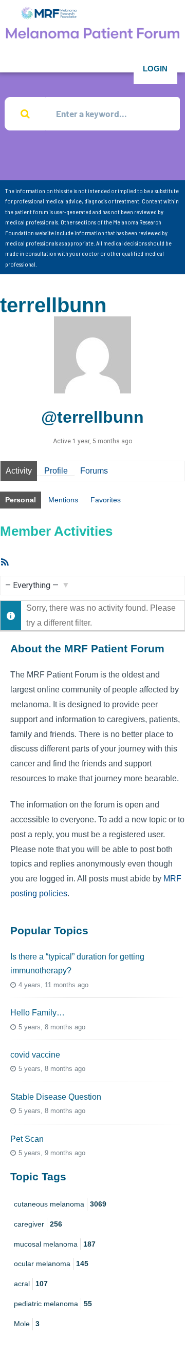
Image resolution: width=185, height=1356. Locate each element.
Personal (20, 500)
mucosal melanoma (55, 1244)
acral (31, 1283)
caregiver (38, 1224)
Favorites (105, 500)
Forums (94, 470)
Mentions (63, 500)
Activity (19, 470)
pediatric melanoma (53, 1304)
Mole (27, 1324)
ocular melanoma (51, 1263)
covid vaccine (35, 1054)
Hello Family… (37, 1012)
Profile (56, 470)
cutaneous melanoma (60, 1204)
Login (155, 68)
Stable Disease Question (55, 1097)
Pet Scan (27, 1139)
